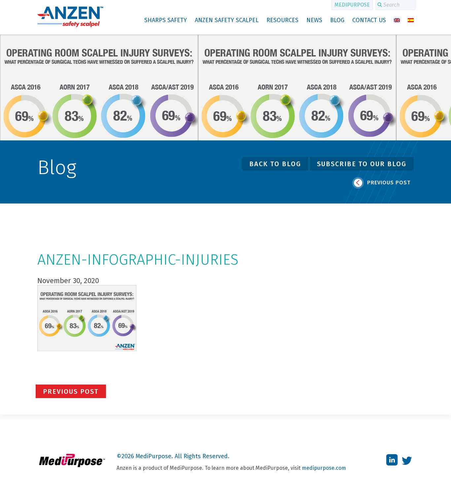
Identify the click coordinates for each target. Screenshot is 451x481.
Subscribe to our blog (361, 164)
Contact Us (369, 20)
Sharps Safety (165, 20)
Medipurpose (352, 5)
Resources (282, 20)
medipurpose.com (324, 468)
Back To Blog (275, 164)
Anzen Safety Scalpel (227, 20)
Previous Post (387, 182)
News (314, 20)
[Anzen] (70, 26)
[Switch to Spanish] (411, 20)
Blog (337, 20)
